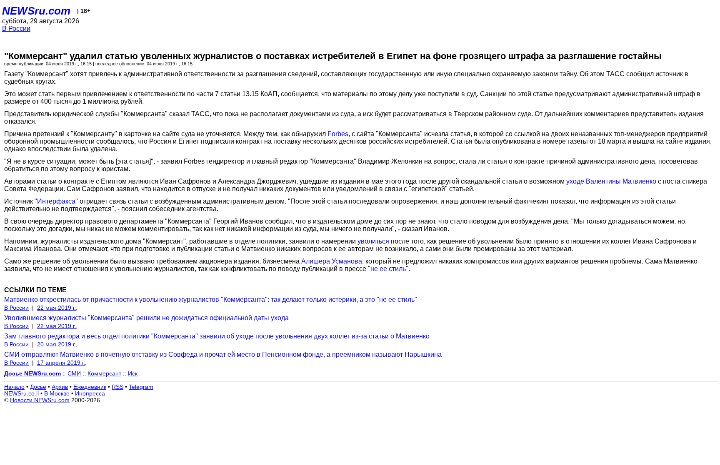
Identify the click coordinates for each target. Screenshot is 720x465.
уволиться (373, 241)
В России (16, 28)
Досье (38, 386)
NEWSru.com (36, 11)
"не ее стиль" (388, 268)
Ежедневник (89, 386)
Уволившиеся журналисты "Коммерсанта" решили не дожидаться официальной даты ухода (146, 317)
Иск (133, 373)
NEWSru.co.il (21, 393)
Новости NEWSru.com (40, 400)
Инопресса (90, 393)
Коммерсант (104, 373)
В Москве (57, 393)
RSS (117, 386)
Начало (14, 386)
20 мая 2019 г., (57, 344)
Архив (60, 386)
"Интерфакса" (56, 201)
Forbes (338, 133)
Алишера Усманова (331, 261)
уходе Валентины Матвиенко (611, 181)
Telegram (141, 386)
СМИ (74, 373)
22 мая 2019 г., (57, 307)
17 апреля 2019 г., (62, 362)
